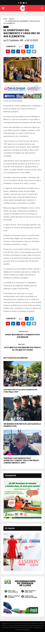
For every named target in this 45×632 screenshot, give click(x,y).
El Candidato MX (14, 40)
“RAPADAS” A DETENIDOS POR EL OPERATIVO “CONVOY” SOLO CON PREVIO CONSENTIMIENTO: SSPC (21, 460)
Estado (6, 27)
